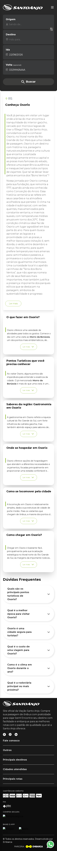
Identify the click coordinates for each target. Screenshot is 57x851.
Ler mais (13, 303)
